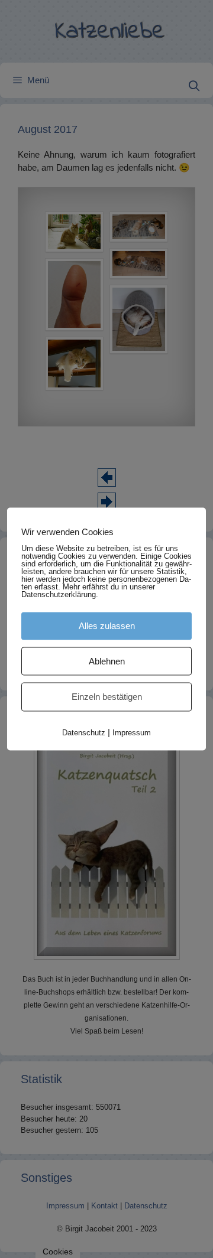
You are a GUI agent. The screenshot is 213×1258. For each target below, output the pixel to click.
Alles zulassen (107, 626)
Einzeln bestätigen (107, 697)
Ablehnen (107, 661)
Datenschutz (83, 732)
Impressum (131, 732)
